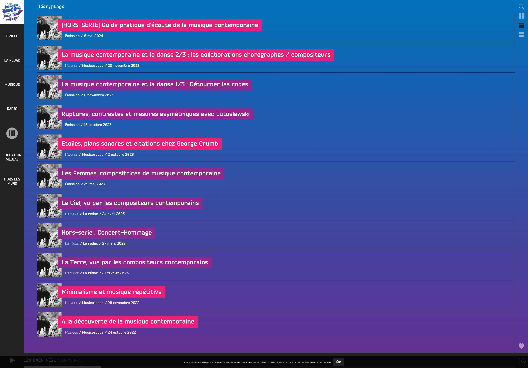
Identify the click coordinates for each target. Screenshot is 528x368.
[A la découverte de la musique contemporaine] (49, 349)
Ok (338, 362)
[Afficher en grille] (521, 16)
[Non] (524, 362)
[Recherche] (521, 6)
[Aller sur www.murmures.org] (12, 133)
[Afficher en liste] (521, 25)
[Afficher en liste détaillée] (521, 34)
